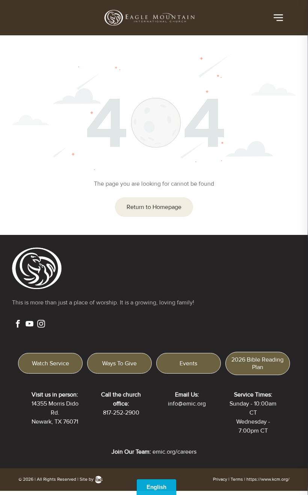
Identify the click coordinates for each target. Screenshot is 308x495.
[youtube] (29, 325)
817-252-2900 (121, 412)
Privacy (220, 479)
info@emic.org (187, 403)
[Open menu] (278, 17)
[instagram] (41, 325)
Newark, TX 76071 (55, 421)
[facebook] (18, 325)
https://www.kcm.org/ (268, 479)
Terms (237, 479)
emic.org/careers (174, 452)
